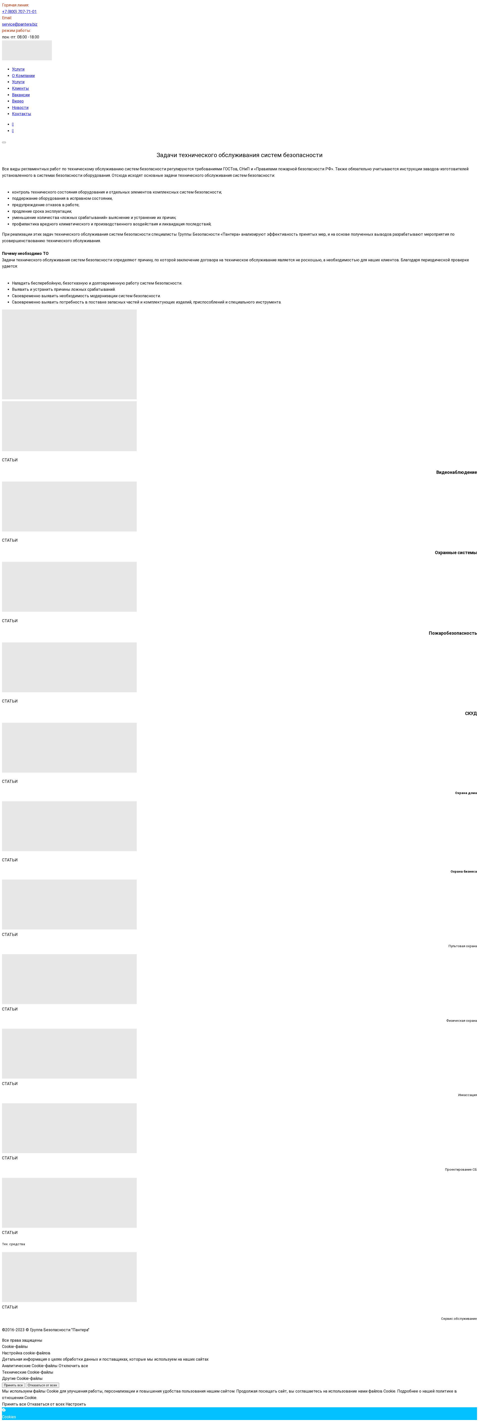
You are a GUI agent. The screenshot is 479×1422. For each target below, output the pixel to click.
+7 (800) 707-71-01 (19, 11)
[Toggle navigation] (4, 142)
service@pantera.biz (19, 24)
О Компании (23, 75)
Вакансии (21, 95)
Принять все (13, 1385)
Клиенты (20, 88)
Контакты (21, 113)
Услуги (18, 69)
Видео (18, 101)
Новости (20, 107)
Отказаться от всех (42, 1385)
